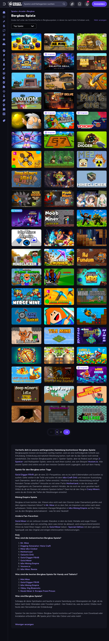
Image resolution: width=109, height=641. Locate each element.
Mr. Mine (50, 505)
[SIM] (4, 96)
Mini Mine (25, 579)
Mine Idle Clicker (28, 548)
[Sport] (4, 100)
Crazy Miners (93, 489)
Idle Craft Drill (70, 477)
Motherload (26, 551)
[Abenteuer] (4, 50)
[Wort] (4, 114)
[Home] (4, 12)
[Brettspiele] (4, 64)
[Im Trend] (4, 26)
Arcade (22, 11)
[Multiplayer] (4, 39)
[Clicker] (4, 69)
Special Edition (76, 527)
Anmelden (99, 4)
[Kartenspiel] (4, 82)
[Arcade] (4, 59)
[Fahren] (4, 73)
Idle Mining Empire (78, 508)
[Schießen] (4, 91)
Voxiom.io (93, 461)
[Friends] (72, 4)
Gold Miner (20, 521)
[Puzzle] (4, 87)
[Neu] (4, 21)
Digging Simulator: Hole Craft (35, 545)
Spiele (14, 11)
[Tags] (4, 120)
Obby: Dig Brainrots (30, 588)
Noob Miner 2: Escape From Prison (37, 591)
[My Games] (79, 4)
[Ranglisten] (4, 44)
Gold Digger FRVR (24, 474)
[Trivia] (4, 109)
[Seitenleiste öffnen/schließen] (4, 4)
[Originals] (4, 35)
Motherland (72, 483)
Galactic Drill (27, 554)
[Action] (4, 55)
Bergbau (31, 11)
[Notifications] (87, 4)
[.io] (4, 78)
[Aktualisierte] (4, 30)
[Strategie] (4, 105)
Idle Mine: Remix (28, 569)
